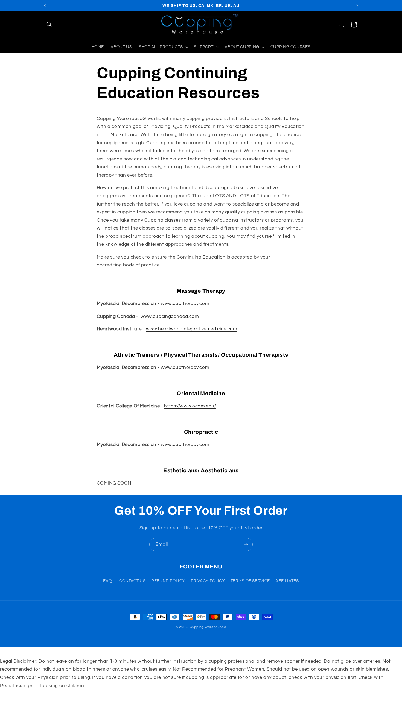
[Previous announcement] (45, 5)
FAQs (108, 581)
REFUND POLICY (168, 581)
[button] (49, 24)
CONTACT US (132, 581)
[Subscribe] (246, 544)
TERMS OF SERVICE (250, 581)
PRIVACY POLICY (208, 581)
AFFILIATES (287, 581)
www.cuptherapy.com (185, 303)
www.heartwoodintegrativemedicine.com (191, 329)
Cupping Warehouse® (208, 627)
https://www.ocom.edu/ (190, 406)
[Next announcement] (357, 5)
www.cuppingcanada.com (170, 316)
